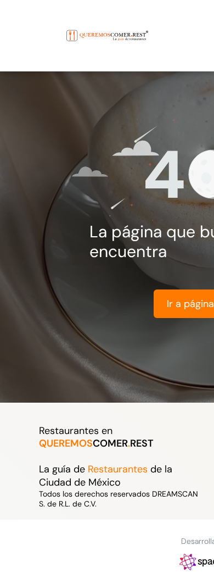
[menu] (16, 25)
